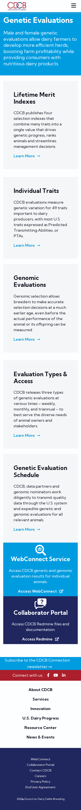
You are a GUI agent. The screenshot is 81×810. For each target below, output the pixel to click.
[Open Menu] (74, 6)
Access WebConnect (37, 591)
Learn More (24, 156)
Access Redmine (37, 639)
